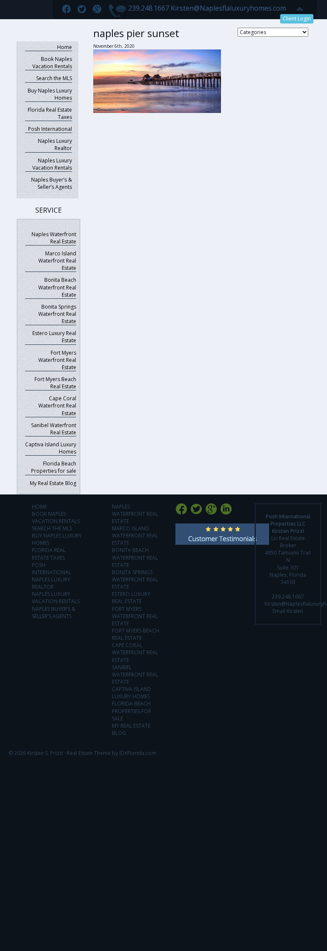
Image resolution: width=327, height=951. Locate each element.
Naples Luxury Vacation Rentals (52, 164)
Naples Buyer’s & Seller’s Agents (51, 183)
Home (64, 47)
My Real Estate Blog (53, 483)
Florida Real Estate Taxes (50, 113)
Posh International (50, 129)
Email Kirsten (287, 611)
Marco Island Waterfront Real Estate (57, 261)
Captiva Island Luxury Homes (50, 448)
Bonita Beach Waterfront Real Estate (57, 287)
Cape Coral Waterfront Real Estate (57, 405)
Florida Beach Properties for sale (53, 467)
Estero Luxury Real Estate (54, 337)
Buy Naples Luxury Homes (50, 94)
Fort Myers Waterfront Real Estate (57, 360)
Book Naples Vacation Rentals (52, 62)
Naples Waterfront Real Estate (54, 238)
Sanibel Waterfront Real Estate (53, 429)
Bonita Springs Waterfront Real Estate (57, 314)
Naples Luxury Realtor (55, 144)
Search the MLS (54, 78)
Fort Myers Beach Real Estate (55, 383)
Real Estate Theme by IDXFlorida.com (111, 753)
